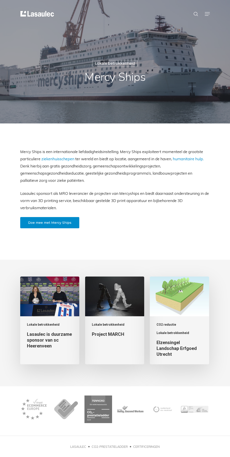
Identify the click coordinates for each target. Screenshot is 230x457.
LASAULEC (78, 447)
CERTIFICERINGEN (146, 447)
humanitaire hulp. (188, 158)
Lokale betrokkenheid (115, 63)
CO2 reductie (166, 324)
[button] (207, 14)
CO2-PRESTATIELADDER (110, 447)
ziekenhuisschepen (57, 158)
